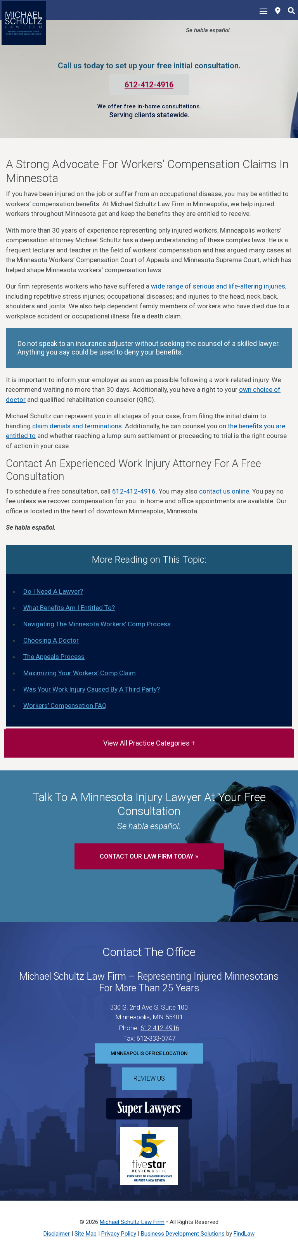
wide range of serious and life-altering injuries (218, 286)
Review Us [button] (149, 1078)
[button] (290, 1198)
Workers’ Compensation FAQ (65, 705)
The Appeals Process (54, 657)
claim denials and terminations (77, 426)
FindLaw (244, 1233)
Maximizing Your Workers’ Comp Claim (79, 673)
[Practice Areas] (149, 743)
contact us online (224, 491)
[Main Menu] (263, 11)
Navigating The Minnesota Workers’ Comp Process (97, 624)
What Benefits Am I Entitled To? (69, 608)
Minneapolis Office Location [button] (149, 1053)
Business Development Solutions (183, 1233)
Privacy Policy (118, 1233)
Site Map (85, 1233)
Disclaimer (56, 1233)
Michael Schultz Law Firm (132, 1221)
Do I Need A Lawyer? (53, 591)
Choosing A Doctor (51, 640)
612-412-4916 (149, 84)
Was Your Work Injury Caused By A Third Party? (91, 689)
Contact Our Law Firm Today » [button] (149, 856)
